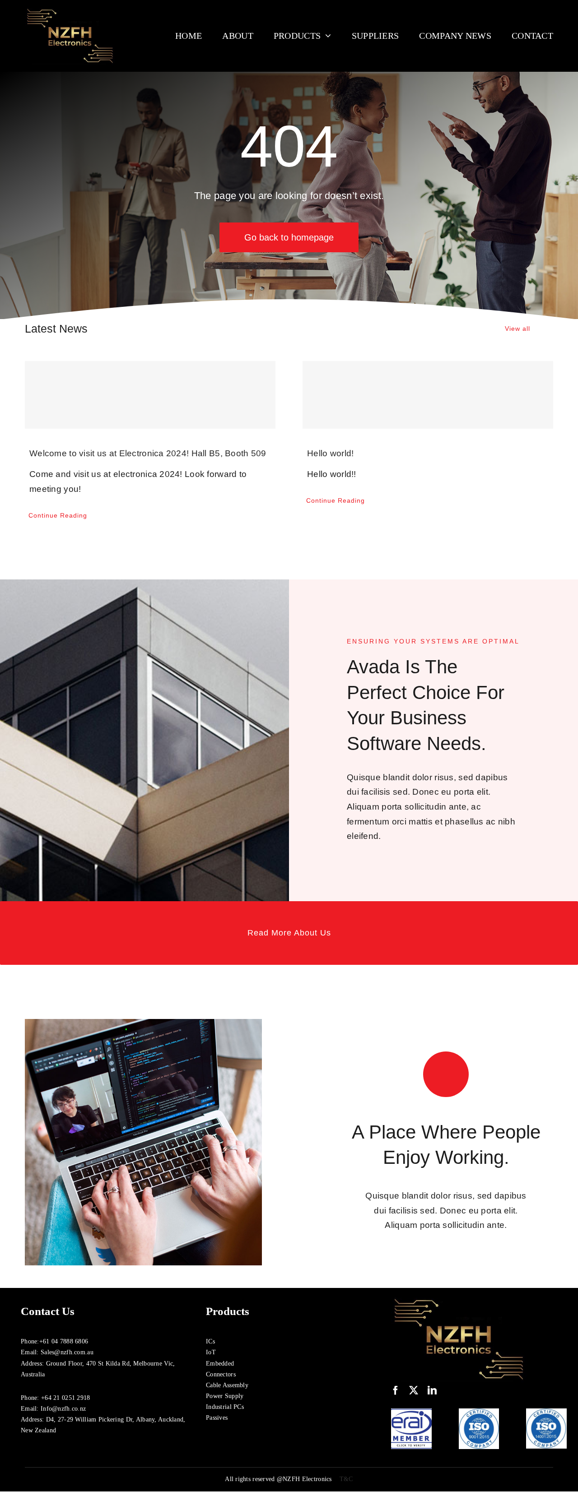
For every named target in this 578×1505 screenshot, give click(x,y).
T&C (346, 1479)
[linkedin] (432, 1390)
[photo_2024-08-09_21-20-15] (70, 9)
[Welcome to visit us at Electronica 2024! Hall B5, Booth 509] (150, 395)
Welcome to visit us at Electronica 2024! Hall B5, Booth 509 (147, 453)
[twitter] (413, 1390)
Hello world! (330, 453)
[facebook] (395, 1390)
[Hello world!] (428, 395)
